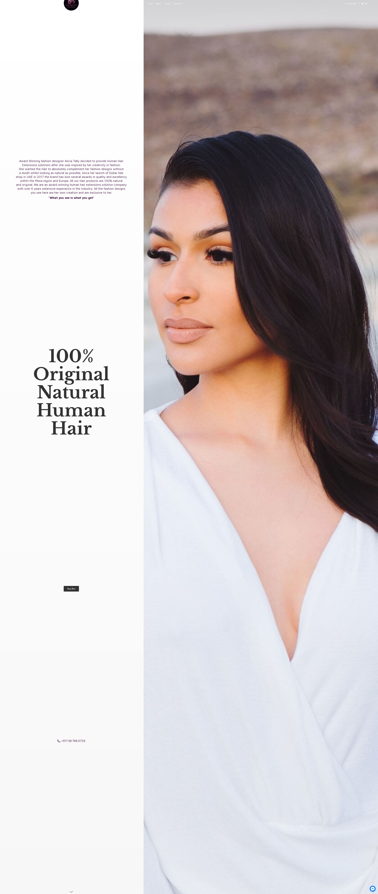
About (158, 4)
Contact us (178, 4)
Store (151, 4)
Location (167, 4)
